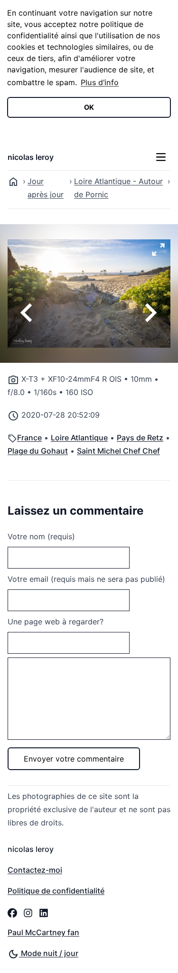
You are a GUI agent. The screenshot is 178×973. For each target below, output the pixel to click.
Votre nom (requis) (41, 536)
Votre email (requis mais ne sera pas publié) (86, 579)
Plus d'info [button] (100, 82)
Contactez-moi (35, 870)
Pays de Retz (140, 437)
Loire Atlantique (79, 437)
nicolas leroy (31, 157)
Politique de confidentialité (56, 890)
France (29, 437)
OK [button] (89, 107)
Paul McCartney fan (43, 932)
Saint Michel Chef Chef (118, 451)
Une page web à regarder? (55, 621)
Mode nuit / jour (48, 953)
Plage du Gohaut (38, 451)
